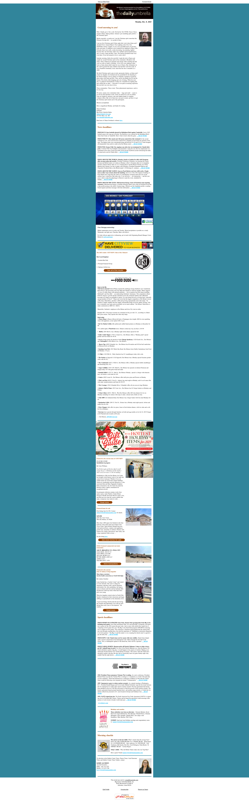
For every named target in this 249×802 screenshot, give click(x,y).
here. (121, 120)
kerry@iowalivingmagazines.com (106, 770)
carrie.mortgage (108, 237)
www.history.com (103, 703)
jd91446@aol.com (111, 417)
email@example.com (131, 780)
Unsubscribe (124, 789)
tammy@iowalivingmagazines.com (123, 722)
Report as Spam (143, 789)
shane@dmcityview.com (104, 114)
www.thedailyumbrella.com (105, 117)
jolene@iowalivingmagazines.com (106, 513)
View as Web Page (103, 1)
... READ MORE (145, 168)
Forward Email (146, 1)
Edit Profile (106, 789)
